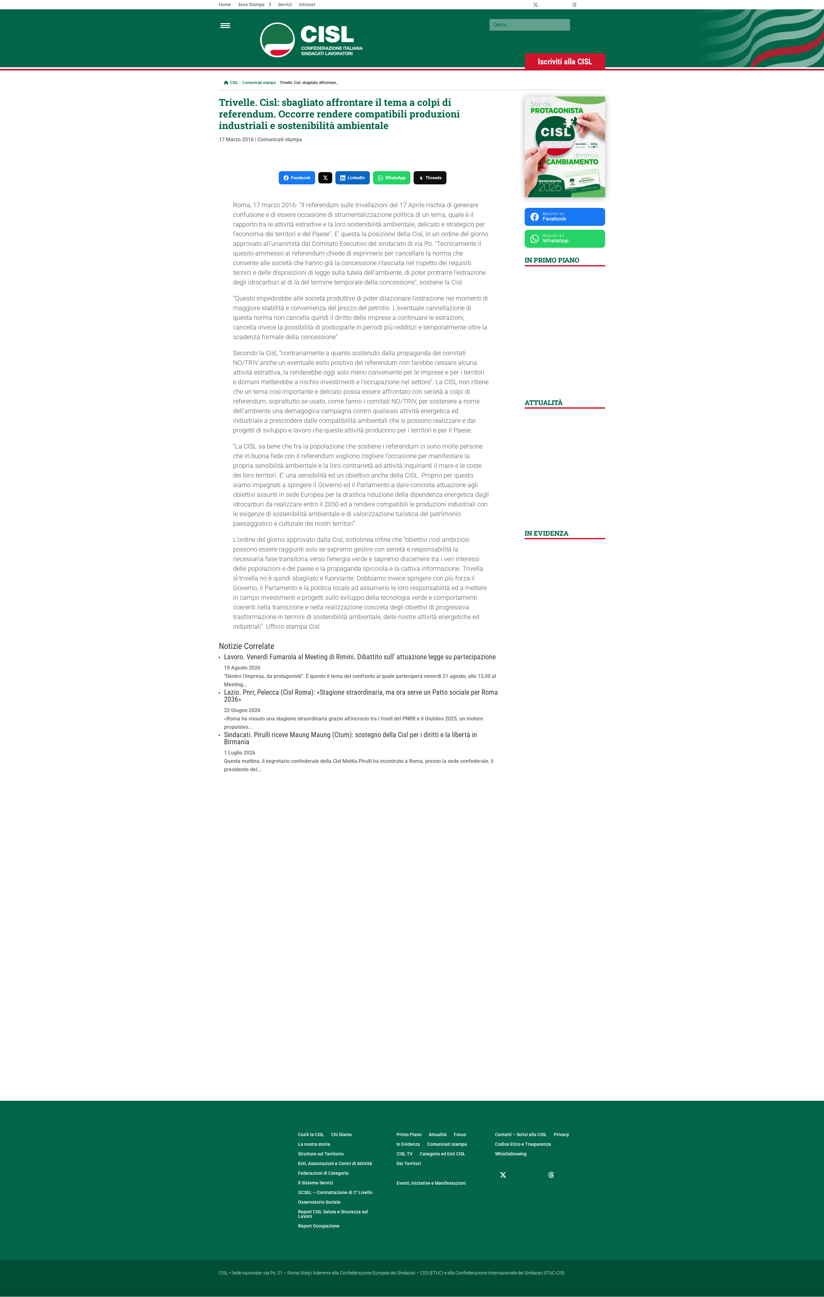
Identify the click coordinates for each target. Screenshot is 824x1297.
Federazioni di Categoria (323, 1173)
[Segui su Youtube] (503, 1190)
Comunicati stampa (259, 82)
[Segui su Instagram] (535, 1175)
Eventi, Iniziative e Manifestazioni (431, 1183)
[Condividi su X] (325, 177)
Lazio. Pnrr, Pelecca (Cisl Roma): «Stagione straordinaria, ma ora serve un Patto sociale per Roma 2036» (361, 695)
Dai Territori (409, 1163)
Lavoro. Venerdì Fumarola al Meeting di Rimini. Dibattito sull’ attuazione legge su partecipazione (360, 657)
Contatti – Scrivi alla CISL (521, 1134)
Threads (434, 177)
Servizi (285, 4)
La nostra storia (314, 1144)
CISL (234, 82)
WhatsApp (395, 177)
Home (225, 4)
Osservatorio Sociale (319, 1202)
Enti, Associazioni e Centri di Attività (335, 1163)
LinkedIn (356, 177)
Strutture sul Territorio (321, 1154)
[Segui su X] (503, 1175)
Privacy (561, 1134)
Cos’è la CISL (311, 1134)
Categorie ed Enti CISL (442, 1154)
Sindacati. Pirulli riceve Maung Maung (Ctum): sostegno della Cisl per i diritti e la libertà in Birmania (350, 738)
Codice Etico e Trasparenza (523, 1144)
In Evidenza (408, 1144)
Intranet (307, 4)
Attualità (438, 1134)
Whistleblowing (511, 1154)
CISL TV (405, 1154)
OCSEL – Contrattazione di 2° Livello (335, 1192)
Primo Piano (409, 1134)
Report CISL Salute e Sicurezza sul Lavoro (333, 1214)
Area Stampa (251, 4)
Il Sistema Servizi (315, 1183)
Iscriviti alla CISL (565, 61)
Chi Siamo (341, 1134)
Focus (460, 1134)
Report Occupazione (319, 1226)
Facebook (300, 177)
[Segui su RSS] (519, 1190)
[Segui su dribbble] (551, 1175)
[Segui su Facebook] (519, 1175)
